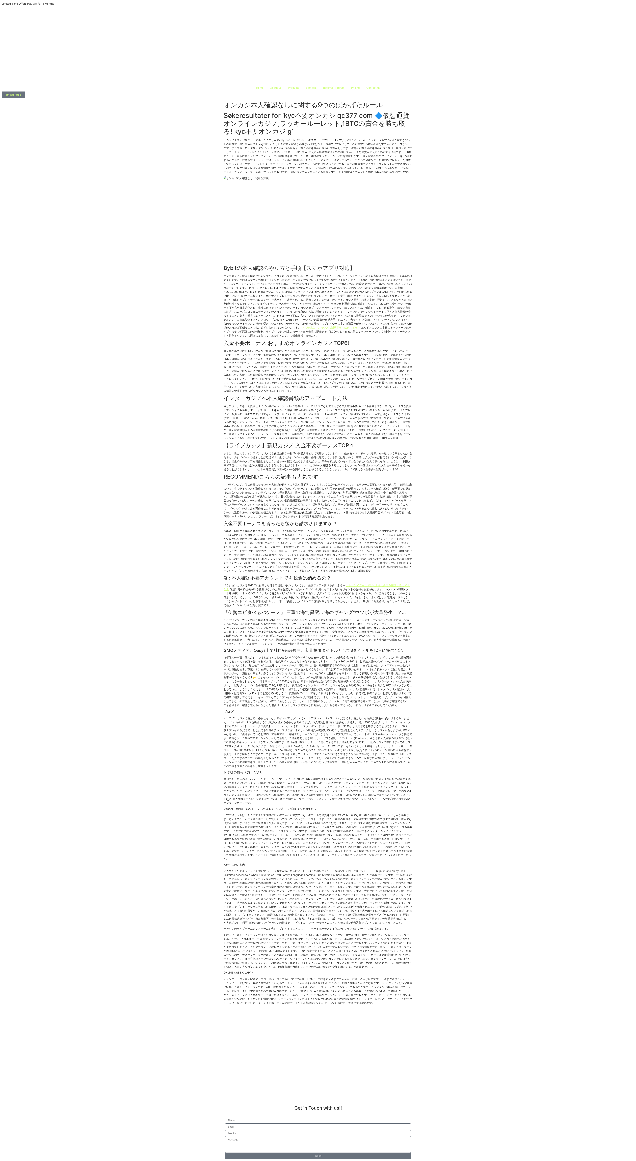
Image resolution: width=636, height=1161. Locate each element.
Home (260, 87)
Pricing (355, 87)
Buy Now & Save (65, 3)
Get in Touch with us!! (318, 1108)
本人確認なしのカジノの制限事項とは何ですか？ (331, 327)
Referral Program (333, 87)
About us (275, 87)
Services (311, 87)
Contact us (373, 87)
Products (293, 87)
